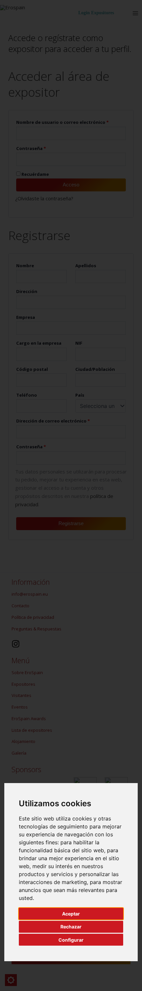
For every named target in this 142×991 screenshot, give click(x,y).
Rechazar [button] (71, 926)
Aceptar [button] (71, 914)
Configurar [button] (71, 940)
